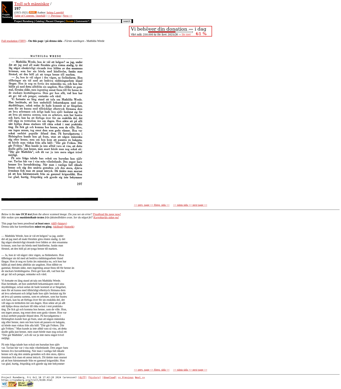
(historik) (69, 226)
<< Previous (54, 15)
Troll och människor (31, 3)
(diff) (54, 223)
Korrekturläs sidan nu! (106, 217)
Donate (70, 21)
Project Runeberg (23, 21)
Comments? (82, 21)
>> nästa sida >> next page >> (190, 204)
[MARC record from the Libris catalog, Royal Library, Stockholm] (33, 12)
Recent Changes (55, 21)
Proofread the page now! (107, 214)
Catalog (40, 21)
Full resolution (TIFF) (13, 40)
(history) (62, 223)
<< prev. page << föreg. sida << (152, 204)
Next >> (67, 15)
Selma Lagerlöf (55, 12)
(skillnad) (58, 226)
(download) (109, 377)
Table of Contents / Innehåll (29, 15)
